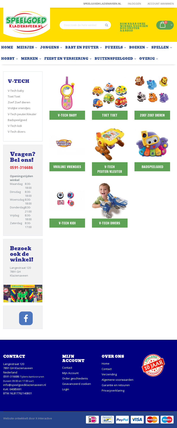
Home (105, 363)
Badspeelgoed (17, 120)
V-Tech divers (16, 132)
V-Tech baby (16, 91)
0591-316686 (11, 376)
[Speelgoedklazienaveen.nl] (26, 25)
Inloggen (134, 3)
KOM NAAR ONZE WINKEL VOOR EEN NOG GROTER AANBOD (134, 27)
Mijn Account (70, 373)
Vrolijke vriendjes (19, 108)
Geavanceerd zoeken (76, 384)
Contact (67, 368)
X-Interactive (44, 418)
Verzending (109, 374)
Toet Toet (14, 96)
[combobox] (85, 25)
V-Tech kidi (15, 126)
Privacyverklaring (113, 390)
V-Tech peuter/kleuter (22, 114)
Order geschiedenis (75, 378)
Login (65, 389)
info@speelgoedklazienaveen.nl (24, 385)
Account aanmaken (161, 3)
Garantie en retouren (116, 385)
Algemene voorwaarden (117, 380)
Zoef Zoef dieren (19, 102)
